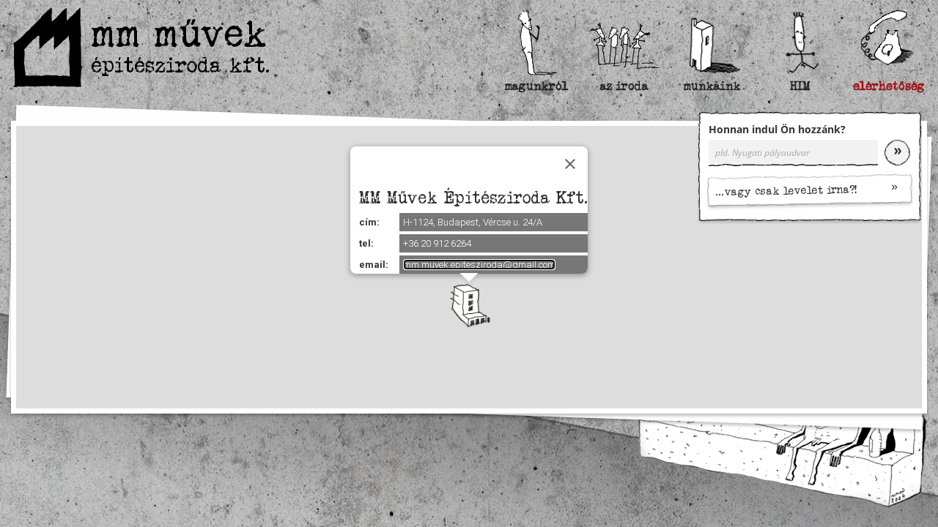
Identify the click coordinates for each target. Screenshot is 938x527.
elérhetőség (888, 86)
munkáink (712, 86)
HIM (800, 86)
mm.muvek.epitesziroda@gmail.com (479, 264)
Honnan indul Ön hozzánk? (777, 129)
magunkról (536, 86)
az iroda (624, 86)
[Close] (570, 164)
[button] (469, 305)
